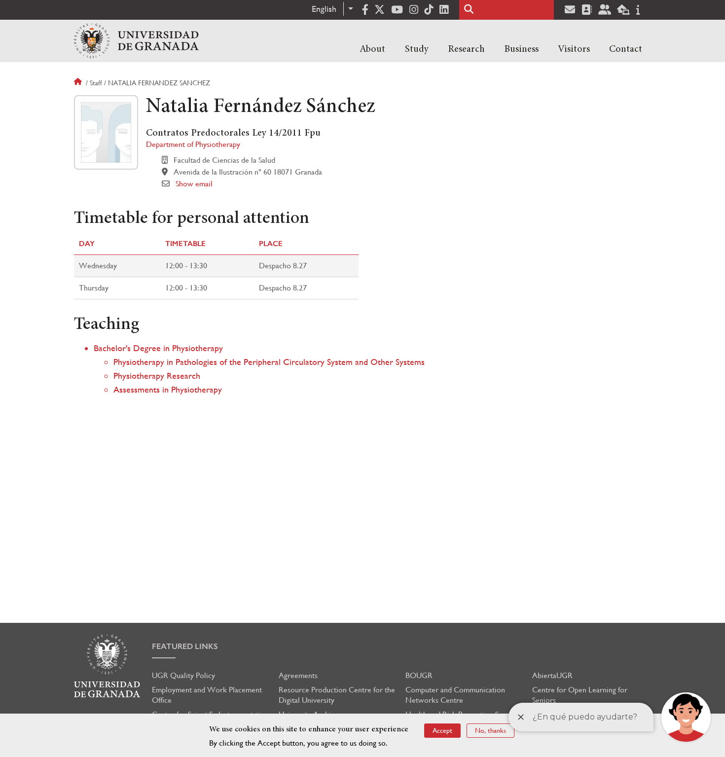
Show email (194, 183)
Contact (625, 49)
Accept (442, 730)
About (372, 49)
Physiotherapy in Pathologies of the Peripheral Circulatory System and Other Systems (269, 362)
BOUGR (419, 675)
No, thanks (490, 730)
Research (466, 49)
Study (417, 49)
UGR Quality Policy (183, 675)
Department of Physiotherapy (193, 144)
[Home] (136, 41)
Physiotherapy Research (156, 375)
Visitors (574, 49)
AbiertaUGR (552, 675)
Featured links (185, 646)
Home (79, 83)
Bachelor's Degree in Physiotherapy (158, 348)
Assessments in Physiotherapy (167, 389)
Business (521, 49)
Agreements (298, 675)
